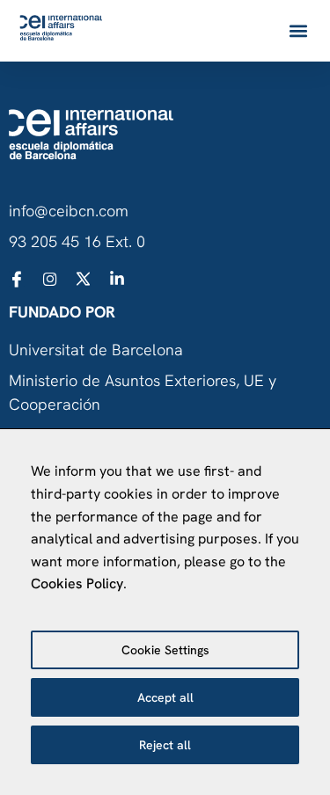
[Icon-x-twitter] (84, 279)
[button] (297, 31)
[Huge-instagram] (50, 279)
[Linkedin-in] (117, 279)
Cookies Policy (77, 583)
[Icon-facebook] (17, 279)
